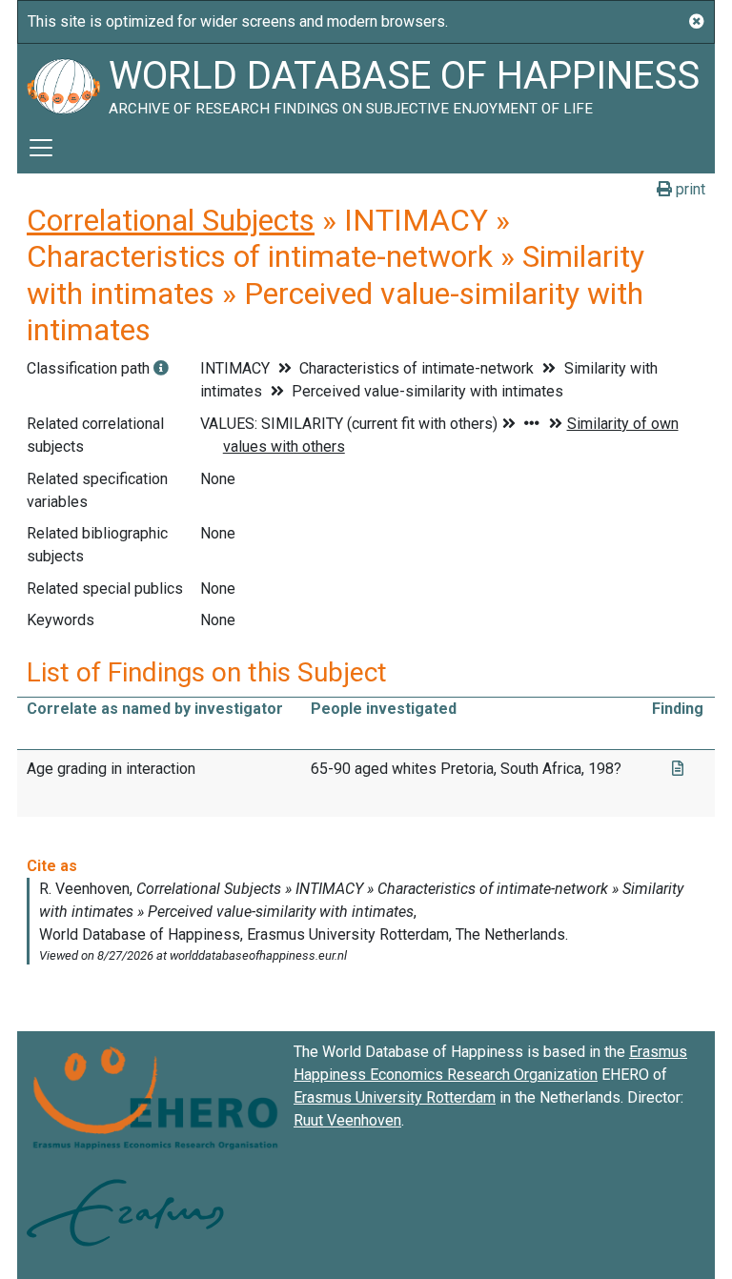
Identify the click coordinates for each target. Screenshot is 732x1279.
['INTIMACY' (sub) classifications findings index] (161, 368)
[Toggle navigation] (41, 148)
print (688, 189)
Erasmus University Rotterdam (395, 1097)
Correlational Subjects (171, 220)
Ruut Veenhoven (347, 1120)
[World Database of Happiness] (63, 83)
